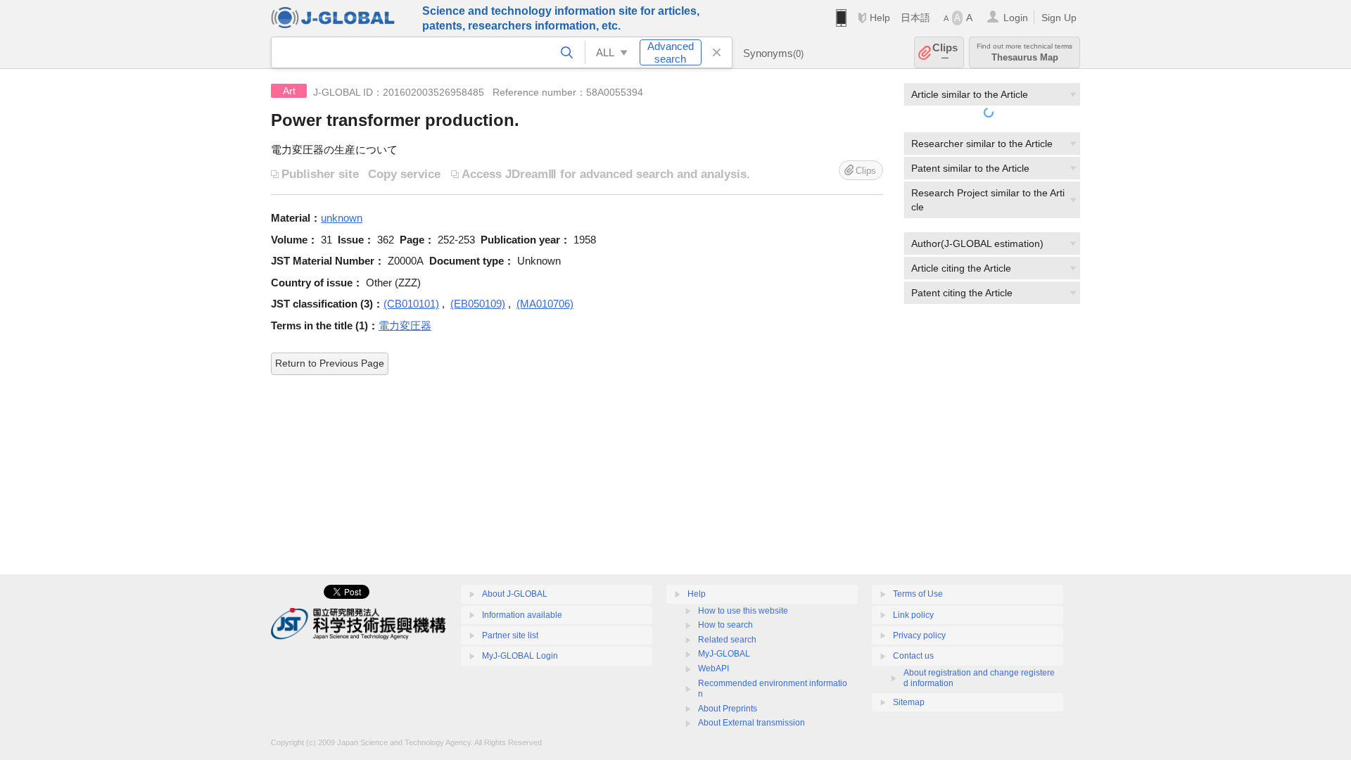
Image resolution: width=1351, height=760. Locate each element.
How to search (725, 625)
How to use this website (743, 611)
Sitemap (909, 702)
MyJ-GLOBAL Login (520, 656)
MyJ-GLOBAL (724, 654)
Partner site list (510, 635)
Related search (727, 640)
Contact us (913, 656)
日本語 (915, 17)
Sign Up (1059, 17)
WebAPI (713, 668)
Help (880, 17)
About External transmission (751, 723)
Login (1015, 17)
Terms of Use (918, 594)
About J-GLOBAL (514, 594)
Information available (522, 615)
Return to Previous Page (329, 363)
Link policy (913, 615)
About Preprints (727, 709)
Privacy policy (919, 635)
